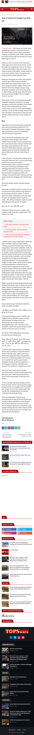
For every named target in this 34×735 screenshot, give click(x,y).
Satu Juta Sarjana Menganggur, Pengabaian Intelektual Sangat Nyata (21, 543)
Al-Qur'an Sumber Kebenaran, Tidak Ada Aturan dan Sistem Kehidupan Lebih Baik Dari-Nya (20, 713)
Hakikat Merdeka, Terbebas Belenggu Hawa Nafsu (21, 665)
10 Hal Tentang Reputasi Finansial (20, 720)
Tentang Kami (14, 550)
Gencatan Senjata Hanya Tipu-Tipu (20, 455)
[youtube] (24, 533)
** (24, 732)
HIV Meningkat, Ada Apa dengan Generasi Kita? (15, 230)
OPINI (8, 14)
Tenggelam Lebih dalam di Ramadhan (21, 684)
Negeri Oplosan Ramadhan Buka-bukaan (19, 692)
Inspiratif (5, 24)
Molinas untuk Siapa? (16, 648)
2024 (6, 423)
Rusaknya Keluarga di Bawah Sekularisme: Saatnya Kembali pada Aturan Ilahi (20, 448)
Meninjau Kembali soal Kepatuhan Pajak (16, 225)
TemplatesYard (17, 732)
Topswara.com (6, 48)
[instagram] (9, 533)
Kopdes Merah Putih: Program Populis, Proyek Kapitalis (21, 575)
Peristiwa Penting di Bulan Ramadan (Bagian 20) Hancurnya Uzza (20, 595)
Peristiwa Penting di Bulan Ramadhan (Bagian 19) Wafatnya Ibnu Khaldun (21, 602)
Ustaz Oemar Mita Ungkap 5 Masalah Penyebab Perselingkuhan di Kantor (20, 463)
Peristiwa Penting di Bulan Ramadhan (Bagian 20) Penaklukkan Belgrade (21, 588)
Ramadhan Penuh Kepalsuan (18, 677)
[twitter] (24, 529)
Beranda (4, 14)
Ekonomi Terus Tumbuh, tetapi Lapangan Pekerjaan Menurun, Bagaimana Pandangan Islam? (19, 558)
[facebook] (9, 529)
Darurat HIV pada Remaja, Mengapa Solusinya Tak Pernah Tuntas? (17, 236)
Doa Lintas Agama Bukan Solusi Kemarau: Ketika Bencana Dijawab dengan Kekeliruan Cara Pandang (20, 567)
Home (24, 730)
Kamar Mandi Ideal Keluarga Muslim (20, 704)
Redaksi (19, 730)
